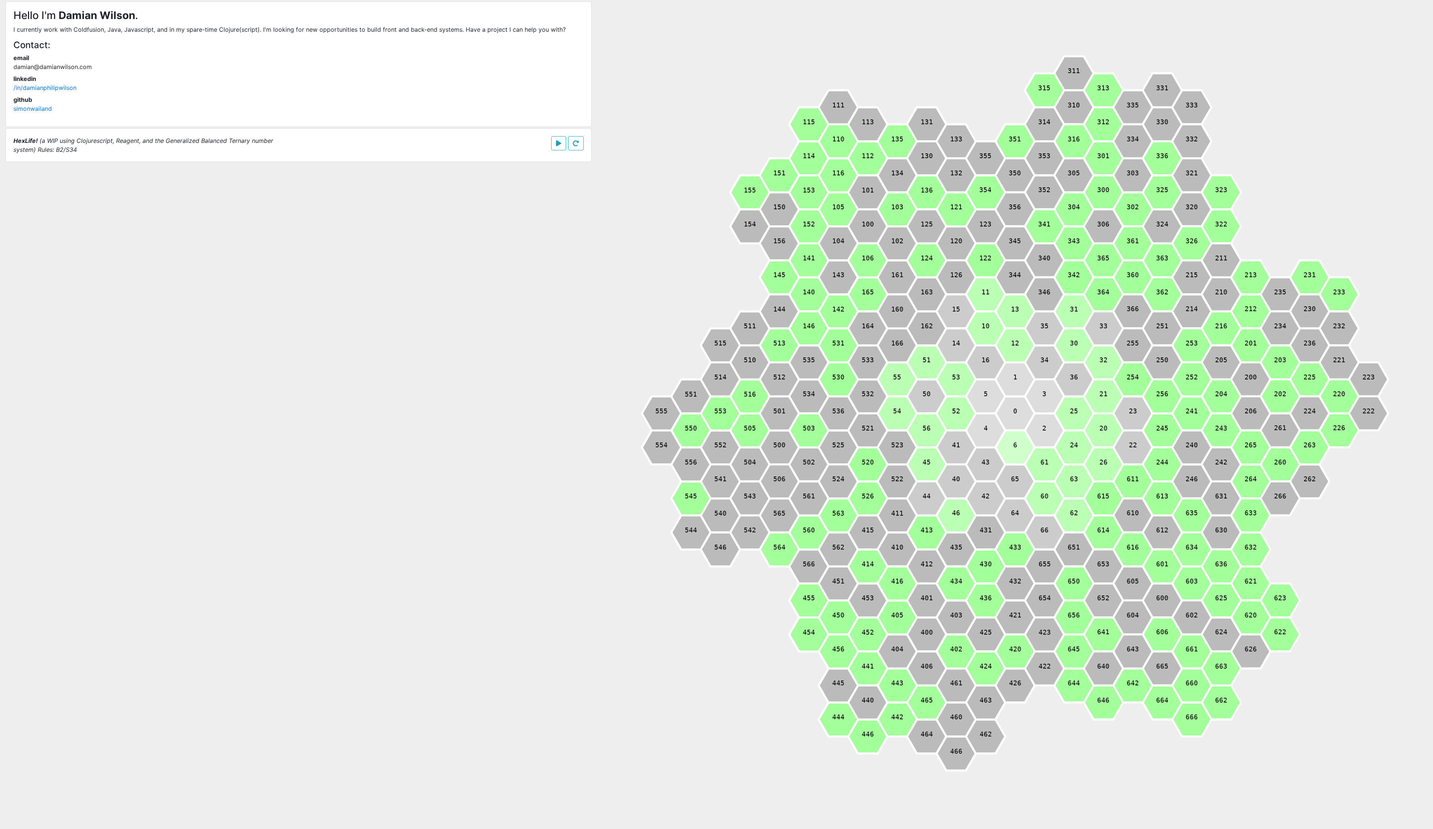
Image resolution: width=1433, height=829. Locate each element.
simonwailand (32, 108)
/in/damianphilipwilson (45, 87)
